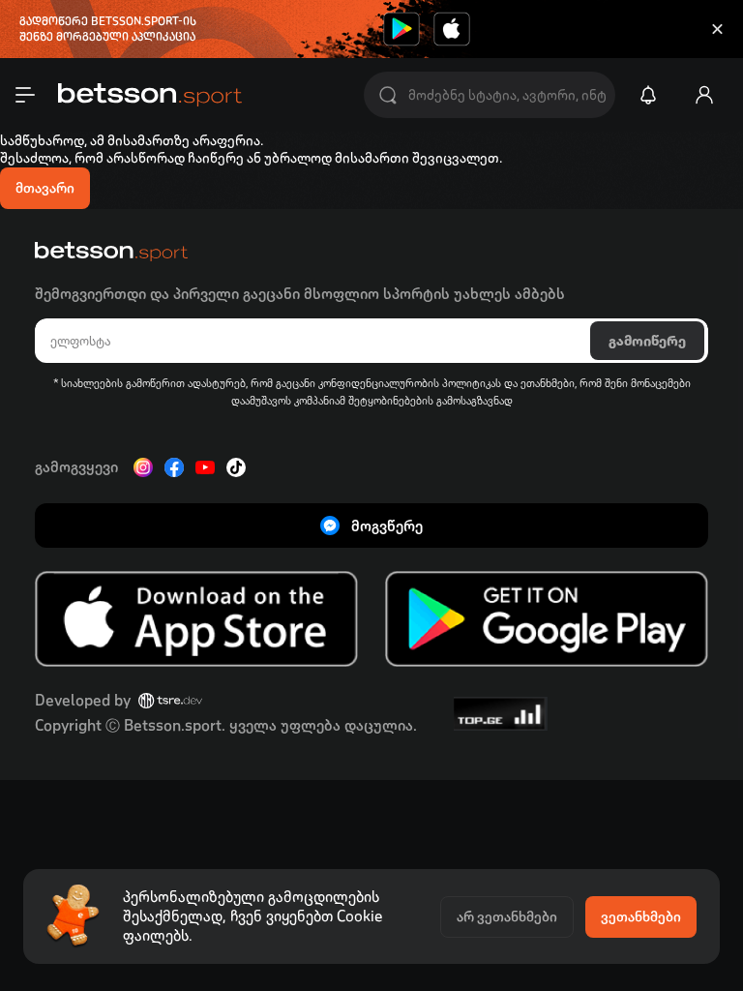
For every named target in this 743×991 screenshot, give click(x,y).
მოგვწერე (387, 526)
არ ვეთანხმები (507, 916)
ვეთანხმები (641, 916)
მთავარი (44, 187)
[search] (388, 95)
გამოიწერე (647, 340)
